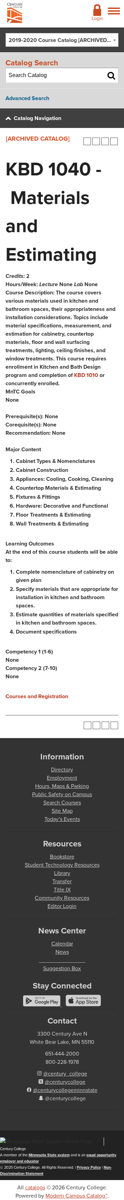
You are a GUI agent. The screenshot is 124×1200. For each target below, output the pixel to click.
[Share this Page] (96, 141)
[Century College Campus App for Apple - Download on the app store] (83, 1004)
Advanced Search (27, 98)
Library (62, 873)
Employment (62, 778)
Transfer (62, 881)
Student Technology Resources (62, 865)
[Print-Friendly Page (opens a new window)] (105, 141)
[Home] (15, 14)
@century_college (65, 1074)
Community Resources (62, 898)
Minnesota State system (49, 1155)
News (62, 952)
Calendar (62, 944)
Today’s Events (62, 819)
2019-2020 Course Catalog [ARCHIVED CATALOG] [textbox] (63, 40)
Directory (62, 770)
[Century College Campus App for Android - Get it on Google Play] (42, 1004)
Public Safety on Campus (62, 794)
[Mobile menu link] (114, 14)
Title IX (62, 890)
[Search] (111, 75)
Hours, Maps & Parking (62, 786)
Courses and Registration (37, 696)
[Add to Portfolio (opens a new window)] (87, 141)
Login (97, 18)
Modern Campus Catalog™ (76, 1196)
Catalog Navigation (37, 118)
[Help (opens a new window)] (114, 141)
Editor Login (62, 906)
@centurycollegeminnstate (65, 1090)
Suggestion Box (62, 968)
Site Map (62, 811)
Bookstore (62, 857)
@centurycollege (65, 1082)
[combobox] (62, 40)
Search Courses (62, 803)
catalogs (35, 1187)
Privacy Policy (89, 1167)
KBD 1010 (86, 375)
